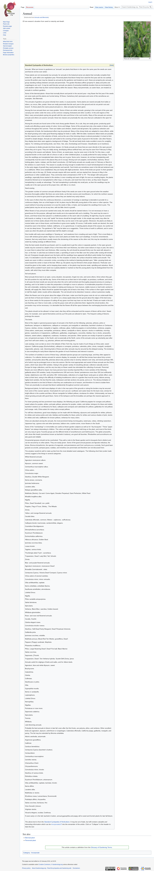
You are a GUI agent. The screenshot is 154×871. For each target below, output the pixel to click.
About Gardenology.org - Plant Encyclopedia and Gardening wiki (51, 868)
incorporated (55, 824)
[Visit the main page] (10, 9)
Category (26, 853)
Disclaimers (76, 868)
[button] (117, 7)
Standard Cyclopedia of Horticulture (57, 822)
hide (111, 65)
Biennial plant (30, 838)
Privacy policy (26, 868)
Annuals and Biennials (41, 17)
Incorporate (35, 853)
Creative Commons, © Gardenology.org (51, 864)
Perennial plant (30, 840)
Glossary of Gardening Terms (101, 847)
